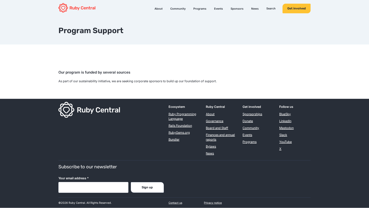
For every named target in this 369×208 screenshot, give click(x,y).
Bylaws (211, 146)
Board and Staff (217, 128)
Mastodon (286, 128)
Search (271, 8)
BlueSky (285, 114)
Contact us (175, 202)
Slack (283, 135)
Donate (248, 121)
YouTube (285, 142)
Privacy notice (213, 202)
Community (178, 8)
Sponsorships (252, 114)
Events (218, 8)
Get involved (296, 8)
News (255, 8)
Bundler (174, 139)
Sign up (147, 187)
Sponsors (237, 8)
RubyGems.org (179, 132)
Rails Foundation (180, 125)
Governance (214, 121)
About (159, 8)
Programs (199, 8)
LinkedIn (285, 121)
